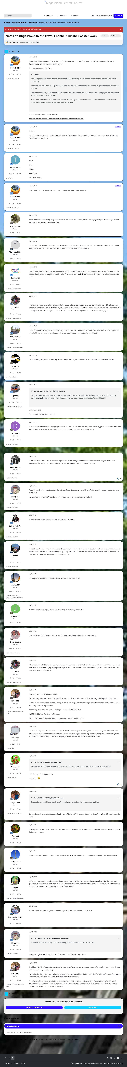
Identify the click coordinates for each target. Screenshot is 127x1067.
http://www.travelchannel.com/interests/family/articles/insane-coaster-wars (56, 119)
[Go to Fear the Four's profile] (15, 219)
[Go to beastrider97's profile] (15, 460)
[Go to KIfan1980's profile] (15, 693)
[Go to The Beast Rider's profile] (15, 244)
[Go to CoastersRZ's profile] (15, 270)
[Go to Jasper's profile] (15, 880)
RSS (23, 1063)
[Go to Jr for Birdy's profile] (15, 609)
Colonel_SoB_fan (15, 526)
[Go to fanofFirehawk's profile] (15, 854)
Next (13, 51)
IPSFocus (79, 1063)
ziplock (15, 555)
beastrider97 (15, 467)
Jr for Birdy (15, 616)
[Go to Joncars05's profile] (15, 300)
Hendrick (15, 366)
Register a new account (34, 1007)
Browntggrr (15, 767)
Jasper (15, 888)
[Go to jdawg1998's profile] (15, 489)
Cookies (16, 1063)
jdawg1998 (15, 497)
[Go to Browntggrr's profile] (15, 759)
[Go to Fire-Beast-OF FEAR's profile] (15, 909)
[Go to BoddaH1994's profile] (7, 42)
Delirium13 (15, 433)
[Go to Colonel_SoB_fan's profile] (15, 518)
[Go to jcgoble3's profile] (15, 388)
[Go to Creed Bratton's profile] (15, 634)
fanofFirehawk (15, 862)
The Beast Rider (15, 252)
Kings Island (35, 42)
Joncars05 (15, 307)
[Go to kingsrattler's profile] (15, 795)
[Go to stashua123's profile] (15, 577)
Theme (73, 1063)
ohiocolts (15, 737)
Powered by (113, 1063)
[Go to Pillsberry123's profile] (15, 329)
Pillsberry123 (15, 337)
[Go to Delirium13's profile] (15, 426)
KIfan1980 (15, 701)
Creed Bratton (15, 642)
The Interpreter (15, 167)
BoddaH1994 (13, 42)
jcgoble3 (15, 396)
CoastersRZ (15, 278)
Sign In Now (93, 1007)
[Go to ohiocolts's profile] (15, 730)
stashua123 (15, 585)
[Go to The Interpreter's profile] (15, 160)
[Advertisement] (63, 1047)
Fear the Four (15, 226)
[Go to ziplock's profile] (15, 548)
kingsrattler (15, 803)
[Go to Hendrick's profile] (15, 359)
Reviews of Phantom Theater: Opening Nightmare (24, 29)
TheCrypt (15, 836)
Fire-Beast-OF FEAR (15, 917)
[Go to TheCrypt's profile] (15, 828)
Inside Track (47, 68)
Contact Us (8, 1063)
